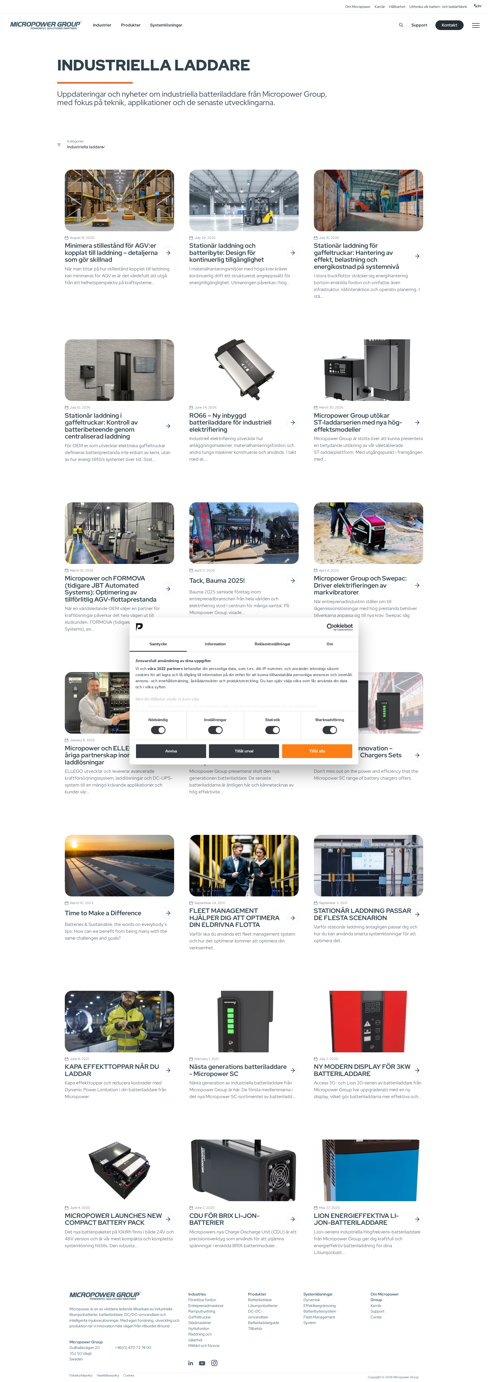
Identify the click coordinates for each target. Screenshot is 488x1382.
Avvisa (171, 751)
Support (419, 25)
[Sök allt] (401, 25)
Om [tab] (330, 644)
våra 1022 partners (165, 668)
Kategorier (75, 141)
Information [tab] (215, 644)
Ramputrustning (201, 1311)
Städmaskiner (199, 1322)
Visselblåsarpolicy (108, 1375)
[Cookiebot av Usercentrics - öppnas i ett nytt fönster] (330, 627)
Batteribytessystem (319, 1311)
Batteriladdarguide (263, 1322)
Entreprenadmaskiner (206, 1305)
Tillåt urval (244, 751)
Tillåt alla (317, 751)
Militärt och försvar (204, 1345)
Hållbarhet (397, 6)
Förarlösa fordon (202, 1299)
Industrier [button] (102, 25)
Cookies (128, 1375)
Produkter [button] (131, 25)
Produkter (257, 1294)
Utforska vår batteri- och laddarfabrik (438, 6)
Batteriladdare (260, 1299)
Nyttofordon (198, 1328)
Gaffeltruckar (199, 1317)
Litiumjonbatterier (263, 1305)
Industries (197, 1294)
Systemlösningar (318, 1294)
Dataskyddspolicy (81, 1375)
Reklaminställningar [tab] (273, 644)
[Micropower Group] (46, 25)
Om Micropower (358, 6)
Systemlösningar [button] (166, 25)
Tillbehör (255, 1328)
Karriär (380, 6)
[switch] (215, 730)
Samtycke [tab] (158, 644)
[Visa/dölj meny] (476, 25)
